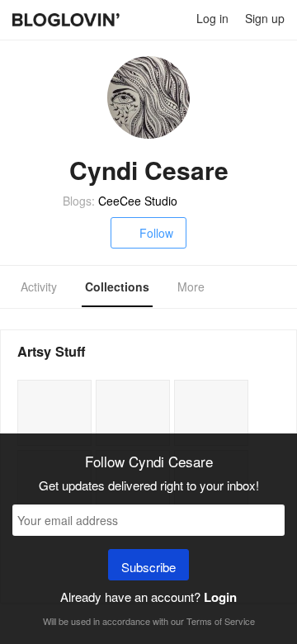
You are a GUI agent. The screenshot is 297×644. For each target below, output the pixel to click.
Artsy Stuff (51, 351)
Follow (156, 233)
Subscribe (148, 566)
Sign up (265, 18)
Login (220, 597)
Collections (117, 286)
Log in (212, 18)
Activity (39, 286)
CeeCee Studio (137, 200)
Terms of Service (220, 620)
